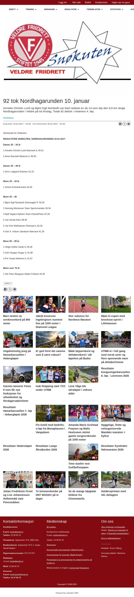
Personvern (106, 543)
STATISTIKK (115, 9)
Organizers (84, 568)
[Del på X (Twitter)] (124, 124)
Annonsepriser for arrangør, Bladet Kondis (64, 555)
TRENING (30, 9)
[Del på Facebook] (120, 124)
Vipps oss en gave (121, 2)
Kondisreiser (101, 2)
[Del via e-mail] (129, 124)
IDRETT (12, 9)
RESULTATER (71, 9)
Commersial (74, 568)
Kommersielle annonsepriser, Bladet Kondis (65, 550)
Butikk (88, 2)
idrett (8, 283)
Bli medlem (51, 527)
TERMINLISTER (93, 9)
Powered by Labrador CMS (67, 593)
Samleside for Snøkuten (15, 133)
